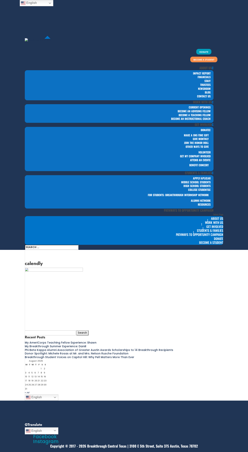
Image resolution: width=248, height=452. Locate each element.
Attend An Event (199, 160)
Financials (204, 77)
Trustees (205, 85)
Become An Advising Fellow (194, 111)
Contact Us (204, 96)
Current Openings (200, 107)
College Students (198, 190)
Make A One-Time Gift (196, 135)
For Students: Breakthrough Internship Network (178, 195)
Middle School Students (196, 182)
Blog (208, 92)
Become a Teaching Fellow (195, 115)
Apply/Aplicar (202, 178)
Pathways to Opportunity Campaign (189, 210)
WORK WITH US (202, 102)
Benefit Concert (199, 165)
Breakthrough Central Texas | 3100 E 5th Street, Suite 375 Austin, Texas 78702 (142, 446)
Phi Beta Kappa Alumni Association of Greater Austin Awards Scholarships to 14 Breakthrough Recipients (99, 350)
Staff (207, 81)
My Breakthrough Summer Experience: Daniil (55, 346)
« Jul (27, 392)
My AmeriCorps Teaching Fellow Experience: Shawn (60, 343)
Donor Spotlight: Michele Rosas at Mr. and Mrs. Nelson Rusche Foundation (76, 353)
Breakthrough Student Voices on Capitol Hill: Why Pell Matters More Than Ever (79, 357)
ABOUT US (205, 68)
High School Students (197, 186)
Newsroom (204, 89)
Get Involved (203, 124)
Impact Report (202, 73)
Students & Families (198, 173)
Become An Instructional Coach (191, 119)
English (36, 397)
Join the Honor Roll (196, 143)
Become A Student (211, 242)
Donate (205, 130)
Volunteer (204, 152)
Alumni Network (201, 200)
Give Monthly (201, 139)
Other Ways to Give (197, 147)
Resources (204, 204)
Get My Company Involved (195, 156)
